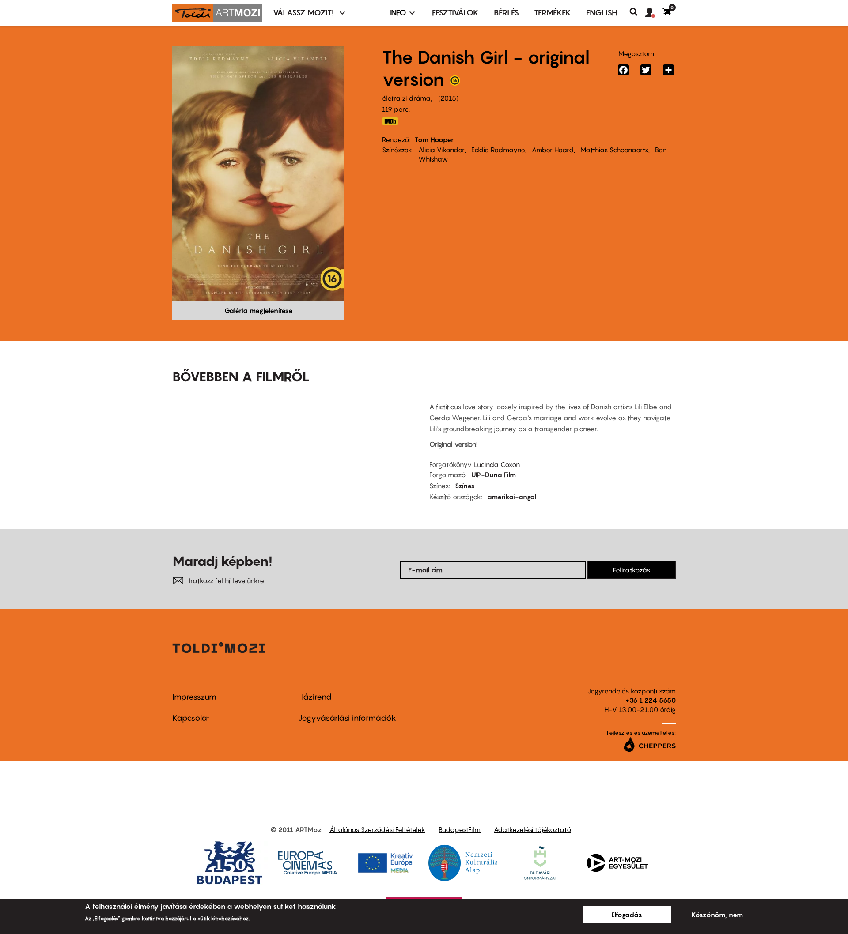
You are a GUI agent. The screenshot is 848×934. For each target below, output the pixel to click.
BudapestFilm (460, 829)
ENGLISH (601, 12)
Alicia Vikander (441, 150)
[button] (653, 13)
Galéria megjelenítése (258, 310)
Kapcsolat (191, 718)
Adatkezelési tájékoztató (532, 829)
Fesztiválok (455, 12)
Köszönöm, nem (717, 915)
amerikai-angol (511, 497)
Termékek (552, 12)
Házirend (315, 696)
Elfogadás (626, 915)
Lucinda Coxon (497, 464)
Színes (465, 486)
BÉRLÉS (506, 12)
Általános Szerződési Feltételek (377, 829)
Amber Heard (553, 150)
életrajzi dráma (406, 98)
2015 (448, 98)
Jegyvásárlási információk (347, 718)
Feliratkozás (631, 570)
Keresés (637, 12)
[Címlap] (217, 13)
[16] (455, 82)
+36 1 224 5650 (650, 700)
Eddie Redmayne (498, 150)
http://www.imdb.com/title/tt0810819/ (390, 121)
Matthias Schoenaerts (614, 150)
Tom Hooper (434, 139)
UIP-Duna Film (493, 474)
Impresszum (194, 696)
